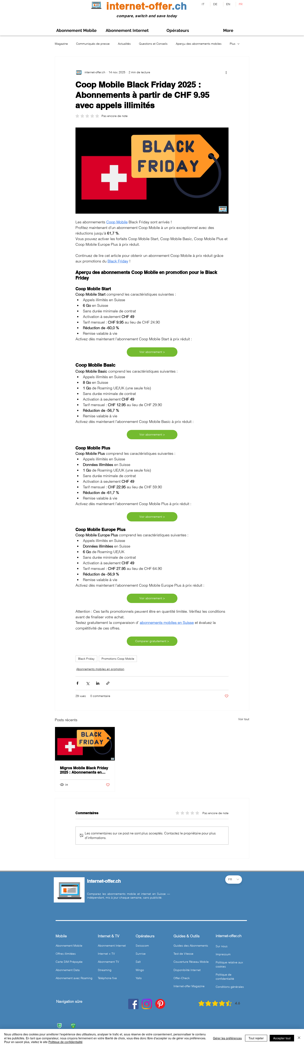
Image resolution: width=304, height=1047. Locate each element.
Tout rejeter (256, 1038)
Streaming (104, 970)
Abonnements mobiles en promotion (100, 669)
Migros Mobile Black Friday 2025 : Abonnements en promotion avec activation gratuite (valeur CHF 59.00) (84, 770)
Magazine (61, 44)
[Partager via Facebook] (77, 683)
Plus (232, 44)
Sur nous (221, 946)
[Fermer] (299, 1038)
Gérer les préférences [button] (227, 1038)
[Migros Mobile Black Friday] (85, 744)
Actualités (124, 44)
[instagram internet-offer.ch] (147, 1004)
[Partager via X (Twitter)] (88, 683)
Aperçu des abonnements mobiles (198, 44)
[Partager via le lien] (108, 683)
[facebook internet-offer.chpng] (133, 1004)
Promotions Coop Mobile (118, 659)
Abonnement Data (68, 970)
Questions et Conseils (153, 44)
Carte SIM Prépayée (69, 962)
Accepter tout (282, 1038)
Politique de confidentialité (65, 1042)
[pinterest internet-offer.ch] (160, 1004)
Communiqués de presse (93, 44)
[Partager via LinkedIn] (98, 683)
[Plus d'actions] (226, 72)
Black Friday (86, 659)
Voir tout (243, 719)
